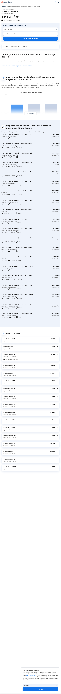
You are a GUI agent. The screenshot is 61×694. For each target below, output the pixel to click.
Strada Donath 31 (9, 428)
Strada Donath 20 (9, 412)
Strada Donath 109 (9, 436)
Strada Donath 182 (9, 365)
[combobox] (29, 29)
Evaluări (25, 46)
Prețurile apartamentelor (13, 6)
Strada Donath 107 (9, 354)
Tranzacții (5, 46)
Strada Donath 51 (9, 459)
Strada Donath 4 (8, 373)
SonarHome (4, 6)
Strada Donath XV (9, 443)
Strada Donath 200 (9, 404)
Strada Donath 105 (9, 389)
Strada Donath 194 (9, 420)
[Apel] (55, 2)
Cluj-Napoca (23, 6)
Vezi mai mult (30, 113)
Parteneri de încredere (31, 675)
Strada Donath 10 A (9, 467)
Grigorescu (29, 6)
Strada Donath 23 (9, 339)
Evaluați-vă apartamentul (30, 39)
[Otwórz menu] (59, 2)
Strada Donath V (8, 451)
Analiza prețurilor (15, 46)
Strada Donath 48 (9, 396)
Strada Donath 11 (8, 347)
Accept (40, 689)
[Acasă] (6, 2)
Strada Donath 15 (9, 381)
